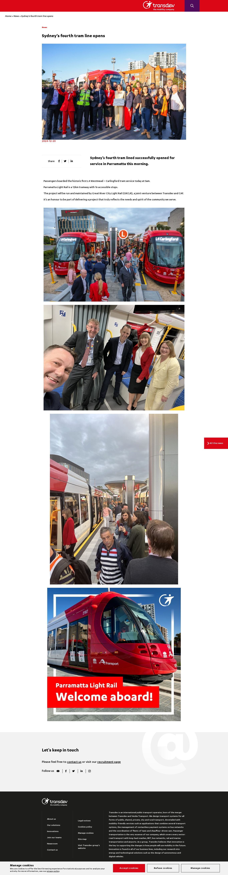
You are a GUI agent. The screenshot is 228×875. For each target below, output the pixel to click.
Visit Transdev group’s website (89, 846)
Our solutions (53, 825)
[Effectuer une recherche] (192, 6)
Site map (82, 839)
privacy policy (53, 871)
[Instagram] (89, 771)
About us (51, 819)
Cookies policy (85, 827)
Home (8, 16)
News (16, 16)
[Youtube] (58, 771)
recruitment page (109, 762)
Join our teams (54, 837)
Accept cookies (129, 868)
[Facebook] (65, 771)
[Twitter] (73, 771)
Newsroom (52, 844)
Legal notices (84, 821)
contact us (74, 762)
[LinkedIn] (81, 771)
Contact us (52, 850)
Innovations (53, 831)
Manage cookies (86, 833)
